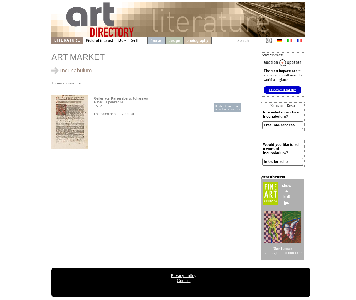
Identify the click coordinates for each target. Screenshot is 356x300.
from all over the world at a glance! (283, 75)
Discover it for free (282, 90)
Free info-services (279, 125)
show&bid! (286, 191)
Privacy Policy (183, 275)
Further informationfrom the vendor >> (227, 108)
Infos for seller (276, 161)
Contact (184, 280)
